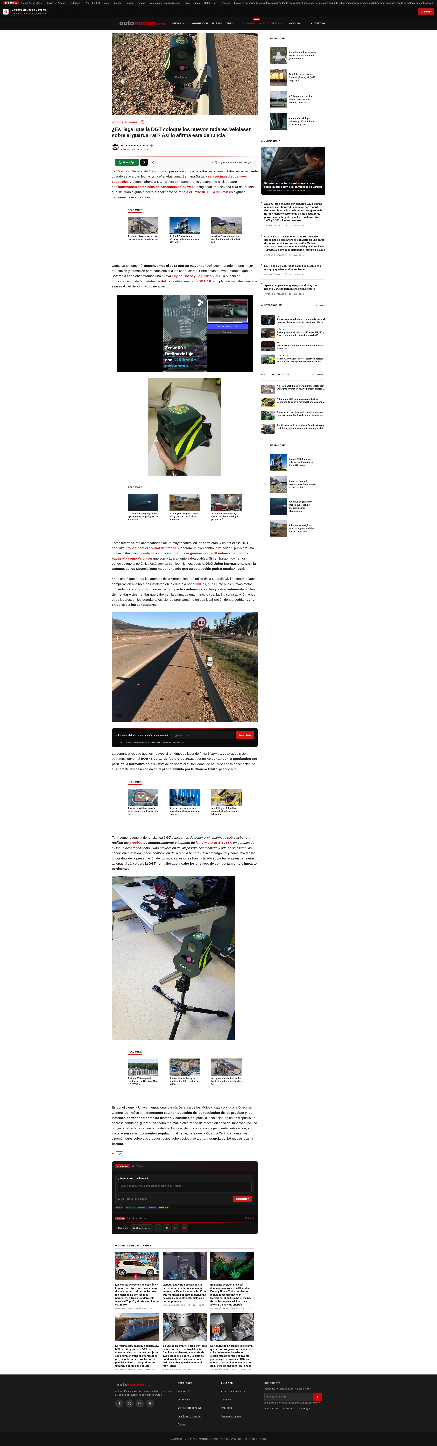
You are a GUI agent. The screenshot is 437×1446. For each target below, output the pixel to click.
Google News (143, 1228)
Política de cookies (231, 1416)
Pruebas (217, 23)
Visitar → (249, 1218)
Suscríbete (245, 735)
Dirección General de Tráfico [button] (138, 171)
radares (148, 553)
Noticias (176, 23)
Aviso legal (226, 1407)
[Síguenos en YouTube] (184, 1228)
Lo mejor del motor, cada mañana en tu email (143, 735)
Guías (229, 23)
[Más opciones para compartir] (153, 162)
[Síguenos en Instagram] (175, 1228)
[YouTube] (150, 1403)
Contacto (226, 1399)
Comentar (242, 1198)
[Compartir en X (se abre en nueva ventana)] (144, 162)
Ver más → (320, 305)
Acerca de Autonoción (233, 1391)
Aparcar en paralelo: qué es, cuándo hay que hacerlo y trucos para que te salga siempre (290, 287)
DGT (119, 1153)
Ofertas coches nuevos (190, 1407)
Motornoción (200, 23)
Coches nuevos (269, 23)
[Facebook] (119, 1403)
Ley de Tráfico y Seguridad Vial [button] (195, 276)
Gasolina (294, 23)
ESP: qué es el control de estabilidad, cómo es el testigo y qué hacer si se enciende (293, 267)
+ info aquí (304, 1408)
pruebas (136, 842)
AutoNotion (318, 23)
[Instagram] (140, 1403)
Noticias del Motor (125, 122)
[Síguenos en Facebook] (158, 1228)
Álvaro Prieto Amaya (137, 145)
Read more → (319, 375)
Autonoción (176, 1438)
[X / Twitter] (129, 1403)
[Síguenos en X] (167, 1228)
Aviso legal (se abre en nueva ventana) (167, 742)
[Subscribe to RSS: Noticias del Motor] (142, 122)
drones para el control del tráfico (150, 548)
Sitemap (182, 1424)
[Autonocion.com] (142, 22)
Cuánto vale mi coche (189, 1416)
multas (201, 584)
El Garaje (249, 23)
